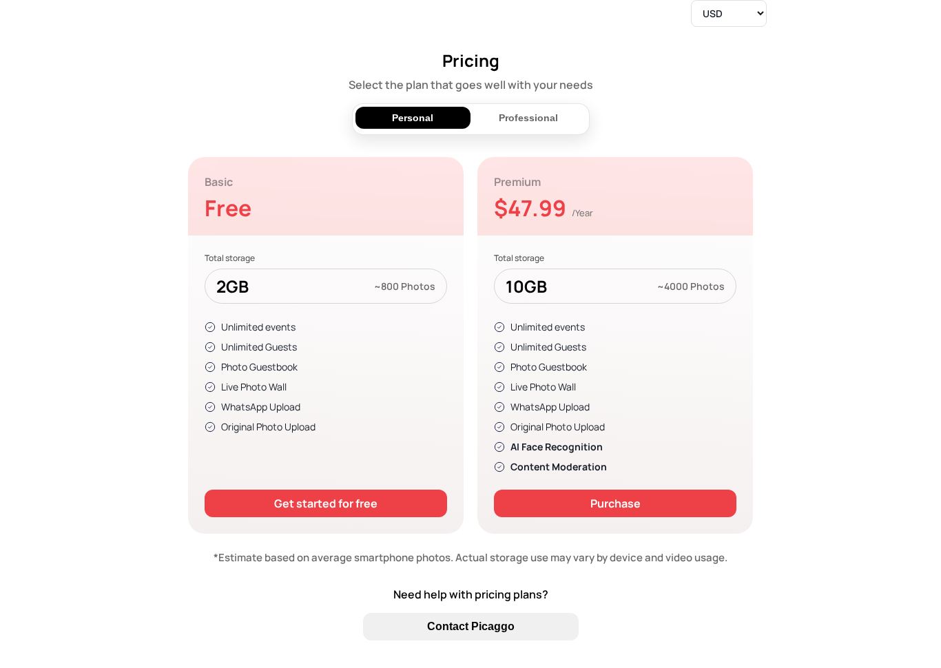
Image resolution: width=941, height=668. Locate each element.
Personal (412, 117)
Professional (528, 117)
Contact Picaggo (471, 626)
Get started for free (326, 503)
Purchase (615, 503)
